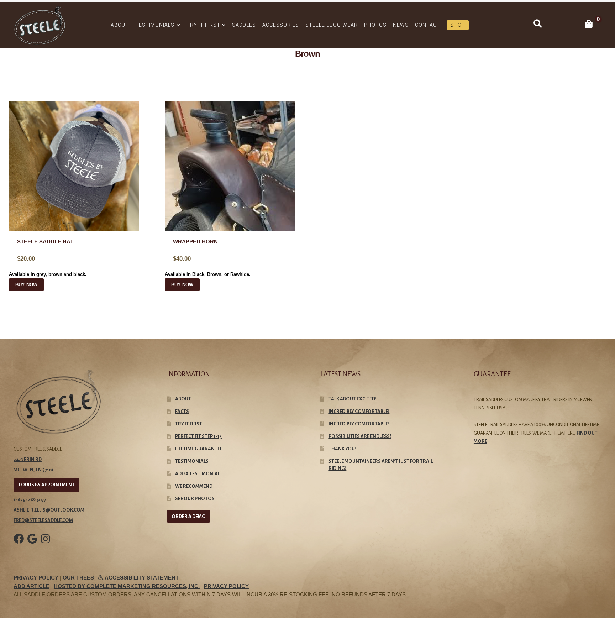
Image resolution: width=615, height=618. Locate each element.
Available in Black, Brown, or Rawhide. (208, 258)
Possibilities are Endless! (359, 436)
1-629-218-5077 (30, 499)
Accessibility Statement (141, 578)
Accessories (280, 25)
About (120, 25)
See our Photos (195, 498)
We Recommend (193, 486)
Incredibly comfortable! (358, 411)
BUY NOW (26, 284)
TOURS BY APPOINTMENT (46, 484)
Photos (375, 25)
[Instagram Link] (45, 544)
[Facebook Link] (19, 544)
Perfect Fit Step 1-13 (198, 436)
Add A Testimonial (197, 473)
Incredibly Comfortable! (358, 423)
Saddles (244, 25)
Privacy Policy (36, 578)
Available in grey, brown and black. (47, 258)
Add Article (31, 586)
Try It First (203, 25)
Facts (182, 411)
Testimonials (154, 25)
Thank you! (342, 448)
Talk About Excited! (352, 399)
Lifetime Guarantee (198, 448)
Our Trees (78, 578)
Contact (427, 25)
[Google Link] (32, 544)
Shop (457, 25)
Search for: (537, 24)
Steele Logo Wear (331, 25)
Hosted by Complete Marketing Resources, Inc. (127, 586)
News (401, 25)
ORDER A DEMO (189, 516)
